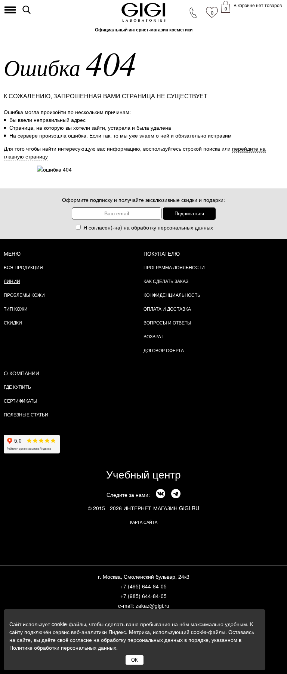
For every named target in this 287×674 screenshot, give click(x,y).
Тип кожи (16, 308)
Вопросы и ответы (167, 322)
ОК (134, 660)
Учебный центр (143, 474)
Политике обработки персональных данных (62, 647)
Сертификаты (20, 400)
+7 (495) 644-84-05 (143, 586)
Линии (12, 281)
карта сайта (143, 522)
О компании (21, 373)
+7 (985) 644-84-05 (143, 596)
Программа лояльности (174, 267)
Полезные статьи (26, 414)
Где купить (17, 387)
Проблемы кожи (24, 295)
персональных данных (185, 227)
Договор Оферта (164, 350)
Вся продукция (23, 267)
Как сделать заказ (166, 281)
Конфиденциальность (172, 295)
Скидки (13, 322)
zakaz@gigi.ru (152, 605)
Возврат (153, 336)
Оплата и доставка (167, 308)
